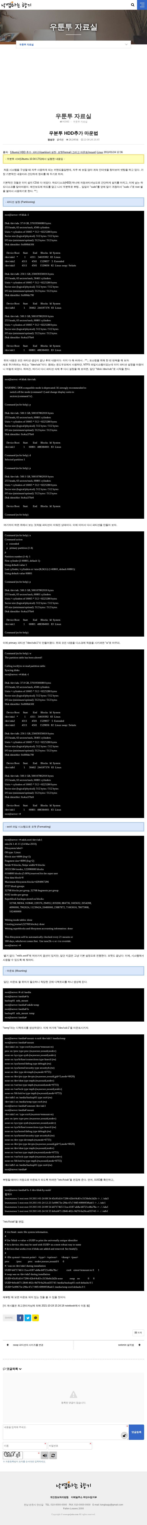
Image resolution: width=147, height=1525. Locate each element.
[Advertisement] (73, 81)
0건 (61, 139)
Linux (100, 152)
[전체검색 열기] (132, 5)
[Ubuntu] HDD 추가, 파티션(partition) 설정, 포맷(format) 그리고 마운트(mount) (53, 152)
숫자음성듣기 (45, 1455)
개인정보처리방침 (59, 1497)
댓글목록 (12, 1368)
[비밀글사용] (124, 1435)
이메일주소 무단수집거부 (84, 1497)
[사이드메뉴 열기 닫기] (142, 5)
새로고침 (53, 1455)
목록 (139, 1332)
